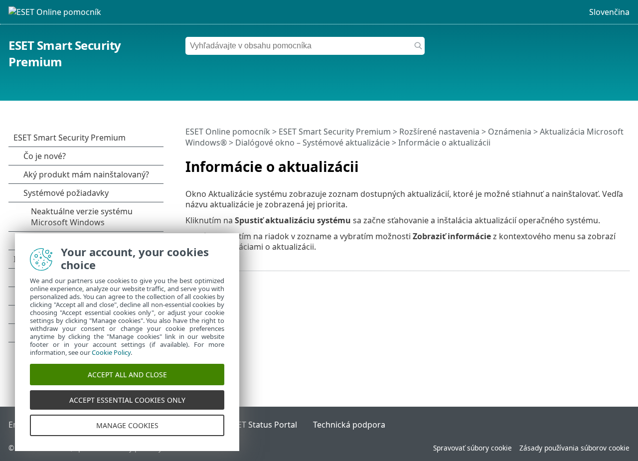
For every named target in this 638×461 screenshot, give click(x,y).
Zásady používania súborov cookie (574, 448)
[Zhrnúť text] (624, 162)
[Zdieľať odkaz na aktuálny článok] (594, 162)
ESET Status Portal (262, 424)
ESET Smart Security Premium (335, 131)
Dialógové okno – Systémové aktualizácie (312, 142)
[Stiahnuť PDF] (609, 162)
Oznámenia (509, 131)
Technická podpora (349, 424)
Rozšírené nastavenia (439, 131)
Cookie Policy (111, 352)
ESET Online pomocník (227, 131)
